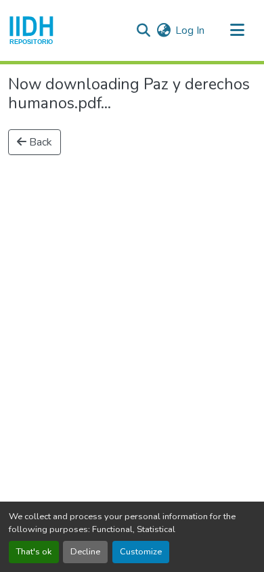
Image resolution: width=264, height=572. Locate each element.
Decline (85, 552)
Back (39, 142)
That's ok (33, 552)
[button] (31, 30)
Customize (141, 552)
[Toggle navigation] (237, 30)
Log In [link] (189, 30)
